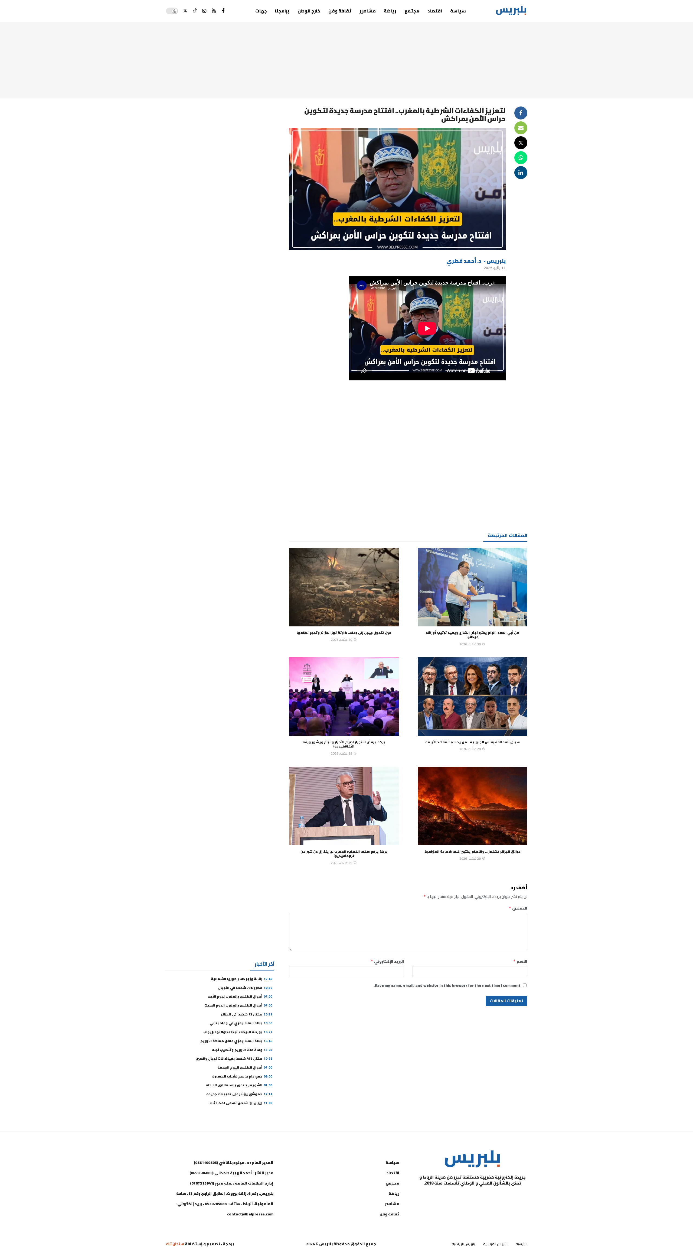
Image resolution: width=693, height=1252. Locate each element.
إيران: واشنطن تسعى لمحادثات (241, 1103)
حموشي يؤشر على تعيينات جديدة (239, 1094)
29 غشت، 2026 (341, 639)
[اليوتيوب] (213, 11)
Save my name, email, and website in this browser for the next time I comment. (447, 985)
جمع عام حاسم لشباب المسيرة (242, 1076)
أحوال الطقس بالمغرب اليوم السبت (238, 1005)
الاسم (520, 961)
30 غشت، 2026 (470, 644)
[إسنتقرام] (204, 11)
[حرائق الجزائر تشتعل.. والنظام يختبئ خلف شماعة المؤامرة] (472, 806)
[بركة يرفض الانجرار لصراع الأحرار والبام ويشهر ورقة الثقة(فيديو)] (344, 696)
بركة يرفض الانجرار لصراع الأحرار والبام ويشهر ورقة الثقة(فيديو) (344, 744)
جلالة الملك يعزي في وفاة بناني (241, 1023)
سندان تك (175, 1243)
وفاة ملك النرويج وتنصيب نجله (242, 1050)
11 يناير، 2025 (495, 267)
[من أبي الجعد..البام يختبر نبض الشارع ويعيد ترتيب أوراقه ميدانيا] (472, 587)
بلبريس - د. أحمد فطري (476, 261)
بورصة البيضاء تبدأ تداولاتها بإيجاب (237, 1032)
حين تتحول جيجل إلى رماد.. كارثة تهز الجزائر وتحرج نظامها (344, 632)
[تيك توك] (194, 11)
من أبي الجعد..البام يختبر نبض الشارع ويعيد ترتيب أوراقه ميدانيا (472, 634)
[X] (185, 11)
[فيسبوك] (223, 11)
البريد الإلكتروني (387, 961)
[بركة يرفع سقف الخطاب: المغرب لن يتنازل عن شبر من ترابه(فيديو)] (344, 806)
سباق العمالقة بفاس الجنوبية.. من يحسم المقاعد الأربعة (472, 742)
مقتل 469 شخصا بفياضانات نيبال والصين (234, 1058)
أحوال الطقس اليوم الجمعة (244, 1067)
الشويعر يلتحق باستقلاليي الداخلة (239, 1085)
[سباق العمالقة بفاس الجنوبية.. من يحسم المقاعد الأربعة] (472, 696)
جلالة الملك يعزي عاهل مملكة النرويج (236, 1041)
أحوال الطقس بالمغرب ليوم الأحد (240, 996)
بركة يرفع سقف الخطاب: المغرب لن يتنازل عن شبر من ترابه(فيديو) (343, 853)
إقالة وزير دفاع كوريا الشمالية (241, 979)
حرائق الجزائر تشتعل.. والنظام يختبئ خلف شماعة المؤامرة (472, 851)
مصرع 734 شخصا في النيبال (245, 988)
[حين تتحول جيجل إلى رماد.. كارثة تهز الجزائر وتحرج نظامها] (344, 587)
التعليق (518, 908)
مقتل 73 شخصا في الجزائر (246, 1014)
